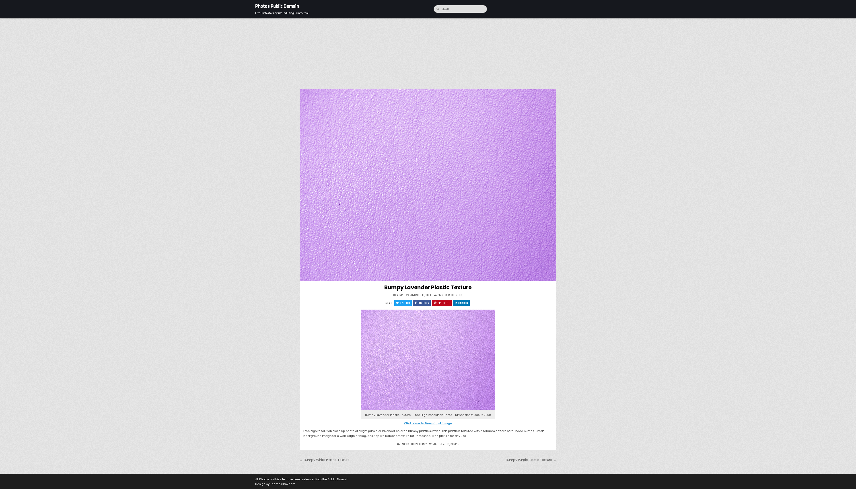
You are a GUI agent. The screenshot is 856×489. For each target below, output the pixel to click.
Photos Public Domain (277, 6)
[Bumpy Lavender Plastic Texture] (428, 410)
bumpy (422, 444)
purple (455, 444)
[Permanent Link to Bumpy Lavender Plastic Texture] (428, 185)
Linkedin (463, 303)
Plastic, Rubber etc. (450, 295)
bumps (414, 444)
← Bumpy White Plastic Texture (325, 460)
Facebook (423, 303)
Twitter (405, 303)
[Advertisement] (428, 51)
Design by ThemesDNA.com (275, 484)
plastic (444, 444)
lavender (433, 444)
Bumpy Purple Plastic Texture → (531, 460)
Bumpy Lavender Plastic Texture (427, 287)
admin (400, 295)
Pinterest (444, 303)
